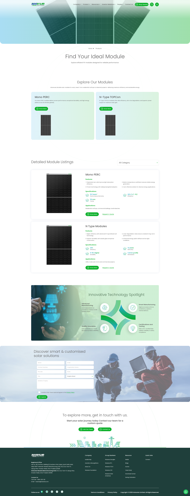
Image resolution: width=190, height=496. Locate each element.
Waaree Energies (110, 459)
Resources (95, 4)
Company (76, 4)
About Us (87, 466)
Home (90, 48)
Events (127, 466)
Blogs (126, 463)
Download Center (130, 474)
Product (85, 4)
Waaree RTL (108, 463)
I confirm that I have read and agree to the (57, 392)
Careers (147, 459)
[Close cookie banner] (165, 476)
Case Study (128, 470)
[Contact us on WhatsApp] (185, 491)
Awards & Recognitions (91, 463)
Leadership (88, 459)
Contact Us (129, 4)
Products (99, 48)
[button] (157, 4)
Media (127, 459)
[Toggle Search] (152, 4)
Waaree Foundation (90, 470)
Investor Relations (108, 4)
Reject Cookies (149, 487)
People (119, 4)
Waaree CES (108, 470)
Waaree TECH (109, 466)
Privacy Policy (70, 392)
